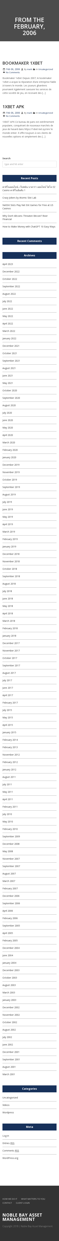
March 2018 (8, 620)
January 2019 (9, 546)
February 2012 (10, 762)
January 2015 (9, 732)
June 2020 (7, 420)
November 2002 (11, 1014)
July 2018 (7, 591)
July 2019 (7, 501)
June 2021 (7, 375)
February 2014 (10, 739)
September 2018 (11, 576)
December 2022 (11, 271)
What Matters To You (33, 1198)
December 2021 (11, 345)
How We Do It (9, 1198)
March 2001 (8, 1074)
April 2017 (7, 695)
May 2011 (7, 791)
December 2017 (11, 643)
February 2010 (10, 829)
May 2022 (7, 316)
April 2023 (7, 264)
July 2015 (7, 710)
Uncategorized (45, 69)
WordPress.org (10, 1158)
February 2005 (10, 940)
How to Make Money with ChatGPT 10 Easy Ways (28, 226)
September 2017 (11, 665)
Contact (7, 1202)
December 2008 (11, 843)
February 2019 (10, 539)
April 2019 (7, 524)
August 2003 (9, 985)
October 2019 (9, 479)
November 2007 (11, 858)
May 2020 (7, 427)
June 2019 (7, 509)
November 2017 (11, 650)
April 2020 (7, 435)
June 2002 (7, 1044)
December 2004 (11, 947)
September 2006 (11, 903)
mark (29, 69)
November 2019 (11, 472)
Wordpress (8, 1112)
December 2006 (11, 895)
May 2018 (7, 606)
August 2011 (9, 776)
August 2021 (9, 368)
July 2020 (7, 412)
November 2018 (11, 561)
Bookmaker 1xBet (22, 63)
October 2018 (9, 568)
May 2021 (7, 383)
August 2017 (9, 672)
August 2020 (9, 405)
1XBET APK (13, 107)
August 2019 (9, 494)
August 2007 (9, 873)
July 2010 (7, 814)
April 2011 (7, 799)
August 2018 (9, 583)
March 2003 (8, 992)
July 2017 (7, 680)
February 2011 (10, 806)
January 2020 (9, 457)
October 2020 (9, 390)
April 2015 (7, 724)
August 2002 (9, 1029)
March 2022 (8, 331)
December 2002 (11, 1007)
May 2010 (7, 821)
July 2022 (7, 301)
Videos (6, 1105)
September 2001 (11, 1059)
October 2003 (9, 977)
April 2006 (7, 910)
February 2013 (10, 747)
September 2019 (11, 487)
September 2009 (11, 836)
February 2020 (10, 449)
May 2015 (7, 717)
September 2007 (11, 866)
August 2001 (9, 1066)
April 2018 (7, 613)
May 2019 (7, 516)
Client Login (23, 1202)
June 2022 (7, 308)
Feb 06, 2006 (13, 69)
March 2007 (8, 881)
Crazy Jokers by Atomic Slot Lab (19, 197)
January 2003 (9, 999)
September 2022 (11, 286)
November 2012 (11, 754)
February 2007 (10, 888)
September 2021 (11, 360)
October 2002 (9, 1022)
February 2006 (10, 918)
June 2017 (7, 687)
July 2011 (7, 784)
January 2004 (9, 962)
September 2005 (11, 925)
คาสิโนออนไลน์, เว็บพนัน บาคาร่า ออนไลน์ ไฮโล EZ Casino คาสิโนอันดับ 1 (28, 188)
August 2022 (9, 293)
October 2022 (9, 278)
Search (6, 158)
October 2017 (9, 658)
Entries (8, 1143)
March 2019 (8, 531)
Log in (5, 1135)
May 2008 (7, 851)
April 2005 (7, 933)
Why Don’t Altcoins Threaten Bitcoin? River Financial (25, 217)
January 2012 (9, 769)
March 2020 (8, 442)
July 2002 (7, 1037)
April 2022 (7, 323)
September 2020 (11, 397)
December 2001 (11, 1052)
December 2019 (11, 464)
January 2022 (9, 338)
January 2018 (9, 635)
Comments (10, 1150)
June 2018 (7, 598)
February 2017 (10, 702)
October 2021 (9, 353)
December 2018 (11, 554)
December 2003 (11, 970)
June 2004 (7, 955)
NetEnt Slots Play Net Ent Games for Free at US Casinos (27, 207)
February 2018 (10, 628)
